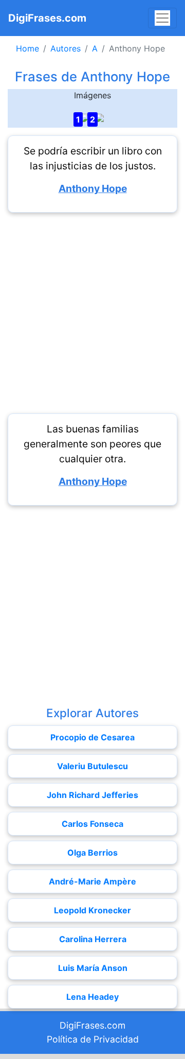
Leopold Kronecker (92, 910)
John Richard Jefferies (92, 795)
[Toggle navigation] (162, 18)
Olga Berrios (92, 852)
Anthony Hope (93, 188)
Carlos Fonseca (92, 824)
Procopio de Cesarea (92, 737)
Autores (65, 48)
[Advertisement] (92, 313)
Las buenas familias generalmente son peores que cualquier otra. (92, 444)
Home (27, 48)
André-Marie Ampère (92, 881)
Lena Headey (92, 997)
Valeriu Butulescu (92, 766)
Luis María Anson (92, 968)
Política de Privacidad (93, 1039)
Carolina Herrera (92, 939)
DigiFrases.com (47, 18)
